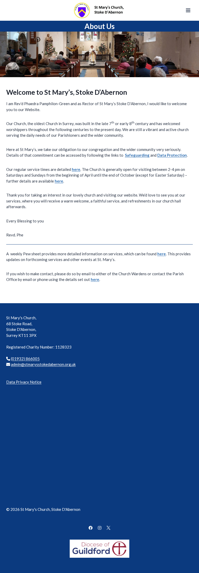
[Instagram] (99, 528)
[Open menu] (188, 10)
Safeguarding (137, 155)
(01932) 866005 (25, 358)
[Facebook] (91, 528)
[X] (108, 528)
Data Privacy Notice (23, 382)
